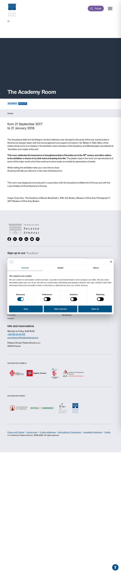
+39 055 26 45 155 (16, 334)
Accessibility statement (92, 432)
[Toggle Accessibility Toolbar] (115, 567)
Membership (66, 315)
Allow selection (60, 309)
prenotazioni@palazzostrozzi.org (22, 337)
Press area (11, 315)
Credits (107, 432)
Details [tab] (60, 268)
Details (10, 113)
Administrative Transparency (69, 432)
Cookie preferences (48, 432)
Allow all (95, 309)
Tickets (98, 8)
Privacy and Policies (15, 432)
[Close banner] (111, 262)
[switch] (47, 299)
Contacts (10, 318)
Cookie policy (32, 432)
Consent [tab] (25, 268)
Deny (26, 309)
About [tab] (95, 268)
